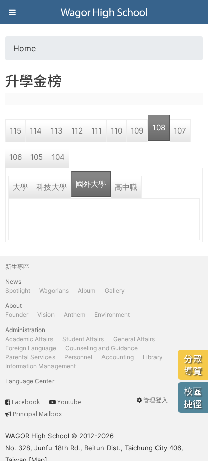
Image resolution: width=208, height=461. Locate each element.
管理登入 (155, 400)
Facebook (26, 402)
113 (56, 131)
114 (36, 131)
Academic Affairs (29, 339)
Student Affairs (83, 339)
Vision (46, 314)
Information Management (40, 366)
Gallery (115, 290)
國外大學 (91, 184)
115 (15, 131)
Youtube (69, 402)
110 (116, 131)
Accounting (117, 357)
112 (77, 131)
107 (180, 131)
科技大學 (51, 187)
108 (158, 128)
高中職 (126, 187)
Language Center (29, 381)
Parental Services (30, 357)
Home (24, 48)
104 (58, 157)
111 (96, 131)
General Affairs (134, 339)
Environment (112, 314)
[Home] (104, 12)
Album (86, 290)
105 (36, 157)
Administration (25, 330)
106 (15, 157)
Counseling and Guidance (101, 348)
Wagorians (54, 290)
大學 (20, 187)
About (13, 305)
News (13, 281)
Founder (16, 314)
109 (137, 131)
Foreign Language (30, 348)
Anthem (74, 314)
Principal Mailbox (37, 414)
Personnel (78, 357)
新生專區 (17, 266)
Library (153, 357)
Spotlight (17, 290)
